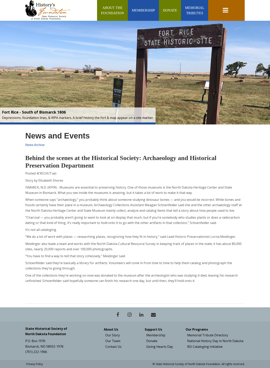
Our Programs (197, 329)
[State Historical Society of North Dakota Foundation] (48, 10)
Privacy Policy (34, 364)
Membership (143, 10)
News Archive (35, 145)
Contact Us (113, 346)
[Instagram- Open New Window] (130, 315)
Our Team (112, 341)
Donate (170, 10)
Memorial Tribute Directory (207, 335)
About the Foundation (112, 10)
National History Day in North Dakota (215, 341)
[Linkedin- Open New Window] (141, 315)
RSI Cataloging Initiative (205, 346)
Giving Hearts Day (159, 346)
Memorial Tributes (194, 10)
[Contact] (153, 315)
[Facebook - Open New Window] (118, 315)
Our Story (112, 335)
